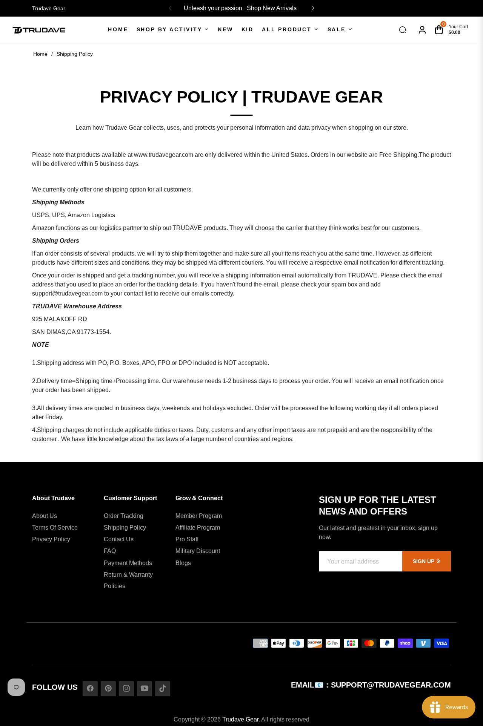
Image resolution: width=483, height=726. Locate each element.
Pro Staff (186, 539)
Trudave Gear (48, 8)
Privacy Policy (51, 539)
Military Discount (197, 551)
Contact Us (119, 539)
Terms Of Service (55, 527)
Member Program (198, 516)
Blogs (183, 563)
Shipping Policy (125, 527)
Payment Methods (128, 563)
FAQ (110, 551)
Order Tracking (123, 516)
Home (40, 54)
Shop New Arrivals (272, 8)
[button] (313, 8)
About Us (44, 516)
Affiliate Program (197, 527)
